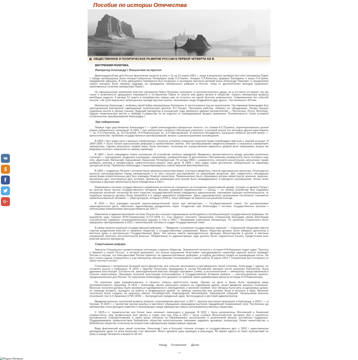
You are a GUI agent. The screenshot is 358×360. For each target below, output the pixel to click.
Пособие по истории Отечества (140, 5)
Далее (195, 344)
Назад (163, 344)
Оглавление (178, 344)
